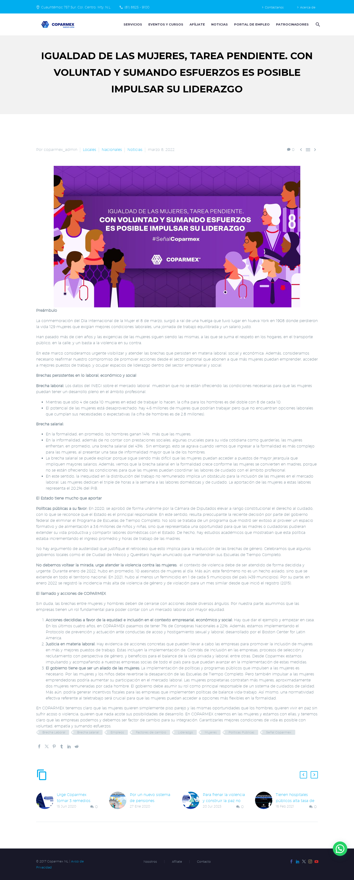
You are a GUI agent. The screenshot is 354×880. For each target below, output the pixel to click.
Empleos (117, 732)
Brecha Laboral (53, 732)
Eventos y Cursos (165, 24)
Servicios (133, 24)
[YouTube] (316, 861)
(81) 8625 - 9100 (137, 7)
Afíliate (197, 24)
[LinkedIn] (69, 746)
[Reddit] (77, 746)
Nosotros (150, 861)
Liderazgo (185, 732)
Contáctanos (274, 7)
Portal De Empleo (252, 24)
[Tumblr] (62, 746)
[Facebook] (39, 746)
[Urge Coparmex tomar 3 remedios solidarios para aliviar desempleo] (46, 801)
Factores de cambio (151, 732)
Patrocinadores (292, 24)
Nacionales (112, 149)
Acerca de (307, 7)
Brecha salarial (88, 732)
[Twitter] (47, 746)
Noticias (219, 24)
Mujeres (211, 732)
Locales (89, 149)
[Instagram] (310, 861)
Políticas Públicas (241, 732)
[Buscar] (317, 24)
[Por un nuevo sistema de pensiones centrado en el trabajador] (119, 800)
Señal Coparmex (278, 732)
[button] (303, 774)
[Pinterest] (54, 746)
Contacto (204, 861)
